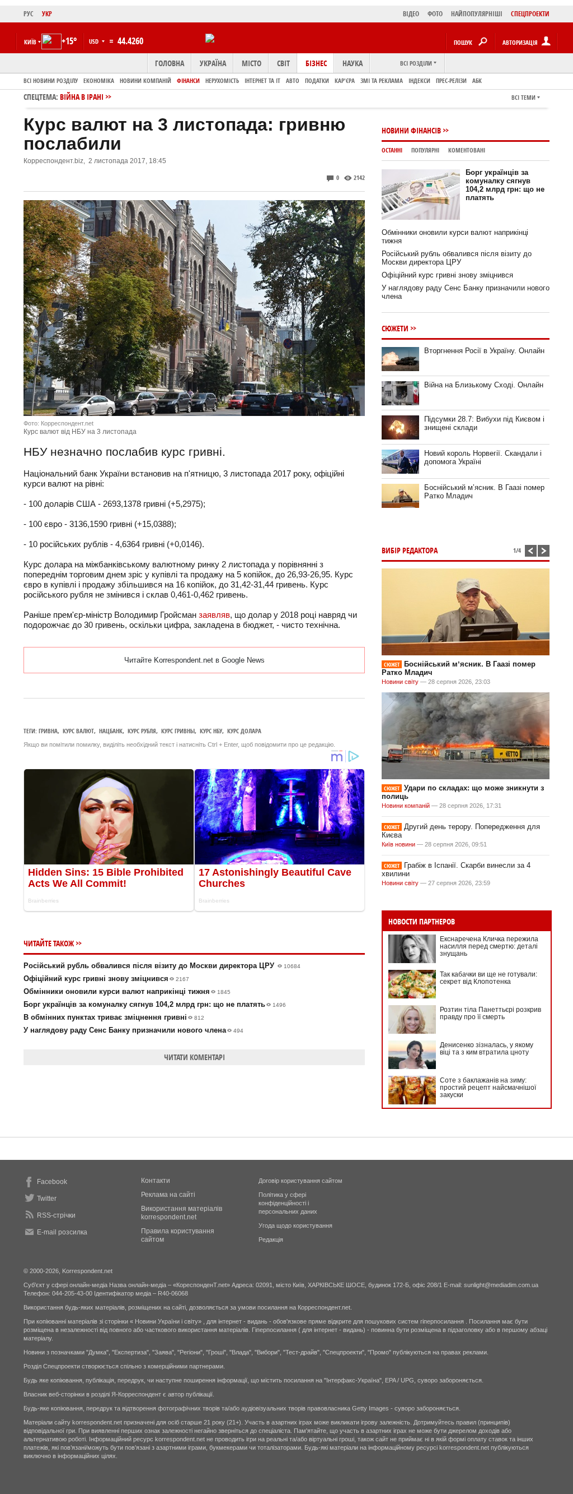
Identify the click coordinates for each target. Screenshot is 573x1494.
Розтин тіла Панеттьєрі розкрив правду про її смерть (490, 1013)
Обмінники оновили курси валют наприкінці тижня (127, 991)
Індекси (419, 80)
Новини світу (400, 681)
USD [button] (94, 41)
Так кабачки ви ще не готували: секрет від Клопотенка (488, 978)
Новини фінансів (411, 130)
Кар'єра (345, 80)
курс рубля (142, 731)
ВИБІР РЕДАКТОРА (410, 550)
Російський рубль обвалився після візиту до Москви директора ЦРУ (162, 965)
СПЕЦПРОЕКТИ (530, 13)
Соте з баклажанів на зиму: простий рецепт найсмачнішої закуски (488, 1087)
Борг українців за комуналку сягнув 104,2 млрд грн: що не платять (155, 1004)
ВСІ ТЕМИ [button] (523, 97)
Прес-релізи (451, 80)
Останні (392, 150)
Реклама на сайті (168, 1195)
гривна (48, 731)
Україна (213, 63)
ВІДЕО (411, 13)
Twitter (47, 1198)
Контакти (155, 1181)
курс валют (78, 731)
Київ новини (398, 844)
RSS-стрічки (56, 1215)
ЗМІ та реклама (381, 80)
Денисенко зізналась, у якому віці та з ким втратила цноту (486, 1048)
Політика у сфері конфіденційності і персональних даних (288, 1203)
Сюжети (395, 328)
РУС (29, 13)
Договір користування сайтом (300, 1180)
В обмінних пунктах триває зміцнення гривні (114, 1017)
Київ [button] (30, 42)
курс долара (244, 731)
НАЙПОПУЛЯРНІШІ (476, 13)
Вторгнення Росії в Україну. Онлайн (484, 350)
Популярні (425, 150)
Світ (283, 63)
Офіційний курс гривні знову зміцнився (106, 978)
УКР (47, 13)
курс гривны (178, 731)
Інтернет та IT (262, 80)
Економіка (98, 80)
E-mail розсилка (62, 1232)
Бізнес (316, 63)
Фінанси (188, 80)
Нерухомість (222, 80)
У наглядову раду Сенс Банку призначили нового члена (133, 1030)
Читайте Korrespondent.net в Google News (194, 660)
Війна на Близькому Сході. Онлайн (483, 385)
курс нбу (211, 731)
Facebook (52, 1182)
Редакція (271, 1239)
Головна (169, 63)
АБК (477, 80)
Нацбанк (111, 731)
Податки (317, 80)
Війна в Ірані (82, 96)
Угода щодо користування (295, 1225)
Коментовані (466, 150)
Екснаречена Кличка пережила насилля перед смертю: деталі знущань (489, 946)
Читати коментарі (194, 1057)
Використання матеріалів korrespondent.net (181, 1213)
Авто (292, 80)
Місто (251, 63)
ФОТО (435, 13)
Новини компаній (145, 80)
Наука (352, 63)
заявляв (214, 614)
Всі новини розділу (51, 80)
